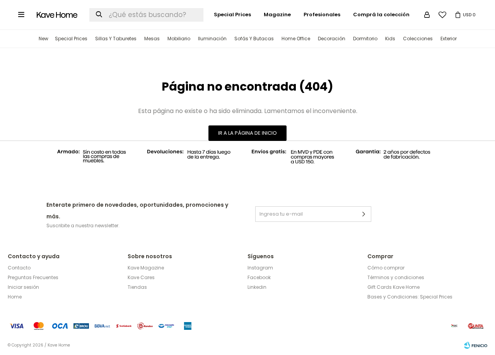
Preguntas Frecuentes (33, 277)
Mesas (152, 38)
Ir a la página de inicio (247, 133)
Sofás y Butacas (254, 38)
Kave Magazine (146, 267)
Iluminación (212, 38)
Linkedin (257, 287)
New (43, 38)
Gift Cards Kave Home (393, 287)
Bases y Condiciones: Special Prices (409, 296)
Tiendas (137, 287)
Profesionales (322, 14)
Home (15, 296)
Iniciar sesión (23, 287)
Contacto (19, 267)
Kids (390, 38)
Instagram (260, 267)
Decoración (331, 38)
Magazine (277, 14)
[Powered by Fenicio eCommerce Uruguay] (475, 345)
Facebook (259, 277)
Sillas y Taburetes (116, 38)
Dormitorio (365, 38)
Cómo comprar (386, 267)
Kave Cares (141, 277)
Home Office (296, 38)
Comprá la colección (381, 14)
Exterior (448, 38)
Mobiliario (178, 38)
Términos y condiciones (395, 277)
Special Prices (71, 38)
